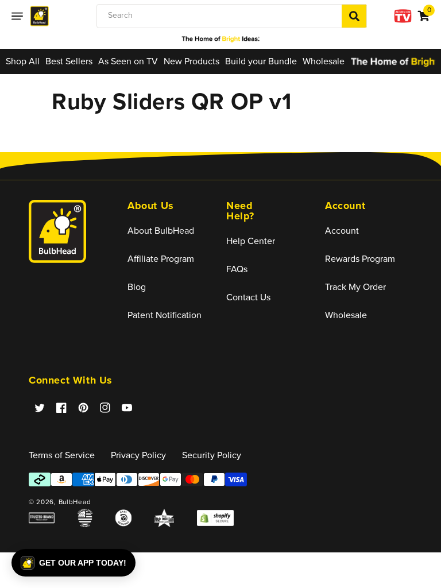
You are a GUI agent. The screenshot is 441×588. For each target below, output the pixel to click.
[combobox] (231, 16)
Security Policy (211, 455)
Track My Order (355, 286)
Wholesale (346, 315)
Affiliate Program (160, 258)
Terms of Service (62, 455)
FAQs (236, 269)
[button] (17, 16)
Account (342, 230)
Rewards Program (360, 258)
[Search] (354, 16)
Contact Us (248, 297)
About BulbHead (160, 230)
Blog (136, 286)
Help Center (250, 240)
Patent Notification (164, 315)
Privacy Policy (138, 455)
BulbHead (75, 502)
